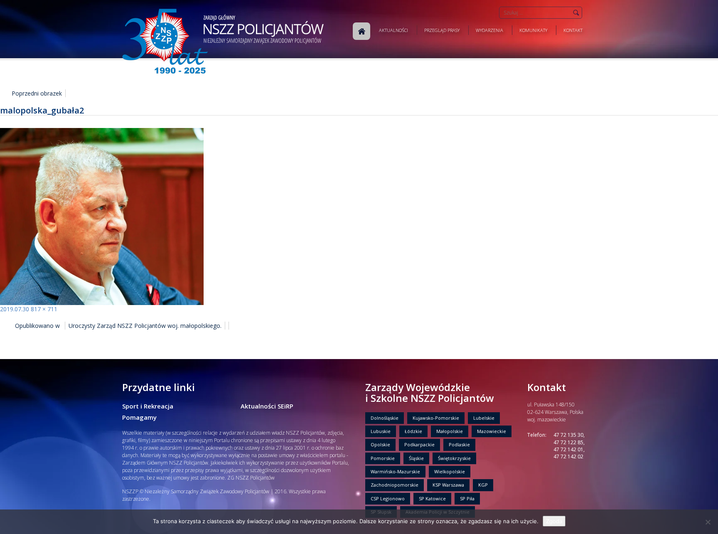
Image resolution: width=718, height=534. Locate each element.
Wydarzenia (489, 30)
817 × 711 (44, 309)
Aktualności (393, 30)
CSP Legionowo (388, 498)
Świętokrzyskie (454, 458)
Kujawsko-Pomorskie (436, 418)
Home (361, 31)
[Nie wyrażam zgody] (707, 522)
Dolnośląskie (384, 418)
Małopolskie (449, 431)
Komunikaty (533, 30)
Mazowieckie (491, 431)
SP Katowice (432, 498)
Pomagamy (139, 417)
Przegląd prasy (442, 30)
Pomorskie (383, 458)
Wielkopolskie (449, 471)
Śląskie (416, 458)
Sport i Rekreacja (147, 406)
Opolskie (380, 444)
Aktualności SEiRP (267, 406)
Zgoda (554, 521)
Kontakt (573, 30)
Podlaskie (459, 444)
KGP (483, 485)
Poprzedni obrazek (37, 93)
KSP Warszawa (448, 485)
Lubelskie (483, 418)
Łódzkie (413, 431)
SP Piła (467, 498)
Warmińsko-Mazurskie (395, 471)
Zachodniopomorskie (394, 485)
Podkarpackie (419, 444)
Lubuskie (381, 431)
